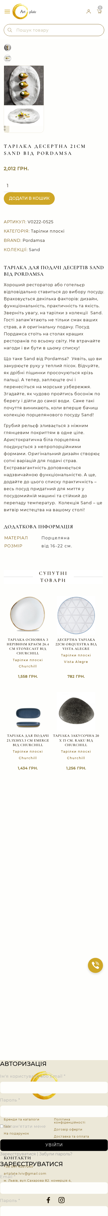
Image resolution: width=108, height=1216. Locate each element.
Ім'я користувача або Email (33, 1076)
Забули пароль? (55, 1154)
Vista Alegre (76, 662)
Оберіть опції (71, 768)
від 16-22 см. (56, 546)
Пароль (10, 1100)
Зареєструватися (18, 1154)
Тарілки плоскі (48, 231)
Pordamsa (34, 240)
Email (8, 1176)
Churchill (28, 666)
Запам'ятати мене (24, 1126)
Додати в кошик (29, 198)
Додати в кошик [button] (71, 677)
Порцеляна (55, 538)
